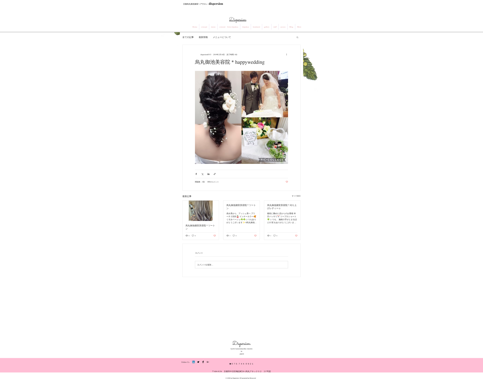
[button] (297, 37)
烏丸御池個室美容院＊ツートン (200, 227)
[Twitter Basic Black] (198, 362)
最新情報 (203, 37)
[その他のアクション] (286, 54)
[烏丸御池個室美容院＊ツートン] (201, 211)
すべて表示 (296, 196)
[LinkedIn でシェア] (208, 174)
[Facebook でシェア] (196, 174)
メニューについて (222, 37)
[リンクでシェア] (214, 174)
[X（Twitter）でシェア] (202, 174)
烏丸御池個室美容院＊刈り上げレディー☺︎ (282, 207)
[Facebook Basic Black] (203, 362)
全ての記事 (188, 37)
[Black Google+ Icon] (208, 362)
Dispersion (241, 343)
